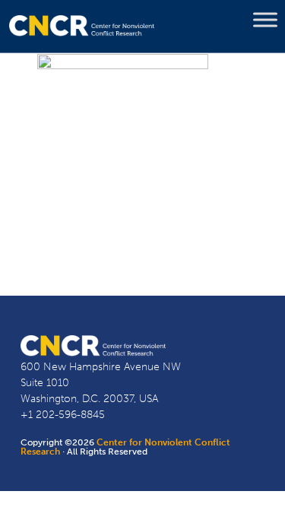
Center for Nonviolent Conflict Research (125, 447)
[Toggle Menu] (265, 19)
